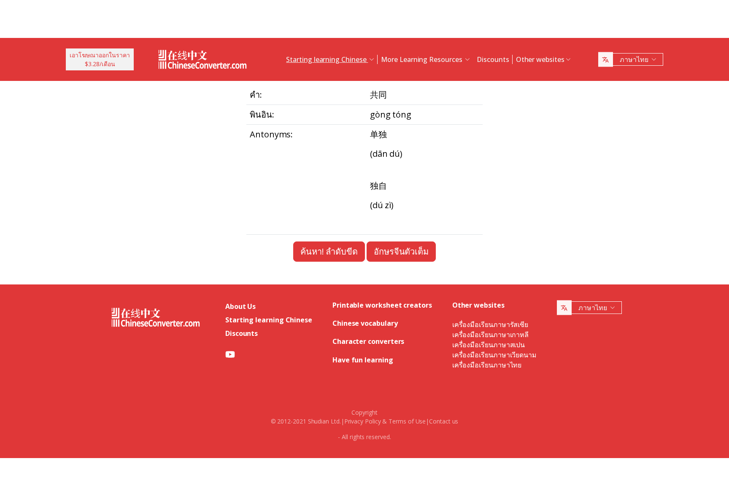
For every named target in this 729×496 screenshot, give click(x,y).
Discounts (493, 59)
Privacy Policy (362, 421)
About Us (240, 306)
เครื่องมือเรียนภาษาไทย (487, 365)
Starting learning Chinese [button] (327, 59)
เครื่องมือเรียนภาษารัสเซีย (490, 324)
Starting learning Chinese (268, 319)
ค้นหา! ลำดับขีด (329, 251)
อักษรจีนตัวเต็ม (401, 251)
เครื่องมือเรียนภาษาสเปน (488, 344)
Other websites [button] (540, 59)
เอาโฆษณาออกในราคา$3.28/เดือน (100, 59)
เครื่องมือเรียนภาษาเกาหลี (490, 334)
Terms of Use (407, 421)
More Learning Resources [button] (422, 59)
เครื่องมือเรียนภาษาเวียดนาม (494, 354)
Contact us (443, 421)
